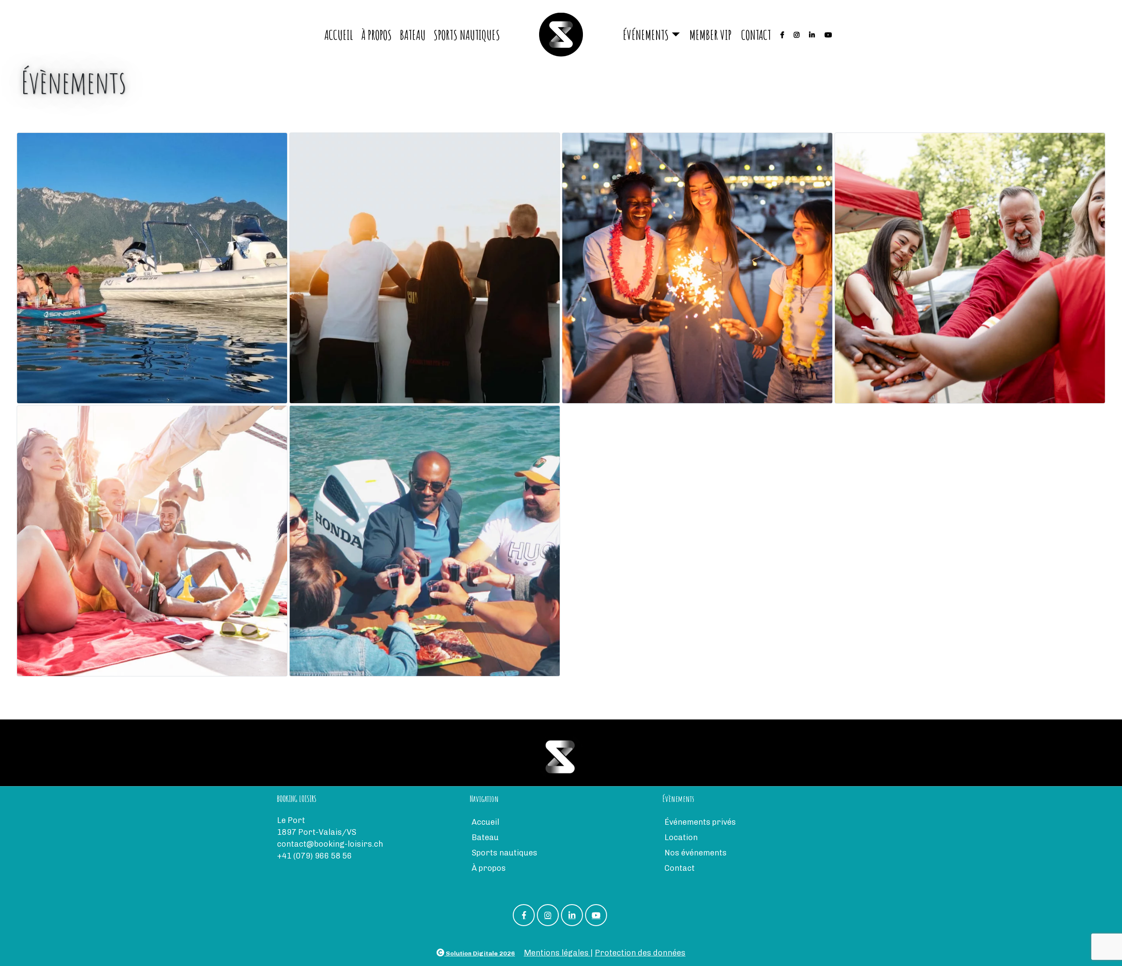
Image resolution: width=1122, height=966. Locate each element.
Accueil (338, 35)
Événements (646, 35)
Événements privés (700, 822)
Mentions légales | (558, 953)
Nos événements (695, 853)
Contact (756, 35)
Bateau (413, 35)
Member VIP (710, 35)
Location (681, 837)
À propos (376, 35)
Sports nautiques (466, 35)
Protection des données (640, 953)
